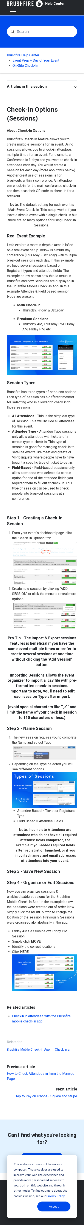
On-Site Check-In (25, 65)
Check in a (62, 1050)
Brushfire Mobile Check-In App (28, 1050)
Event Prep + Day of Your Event (35, 60)
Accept (54, 1206)
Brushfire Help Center (23, 55)
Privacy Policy (55, 1196)
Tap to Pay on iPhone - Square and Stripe (46, 1096)
